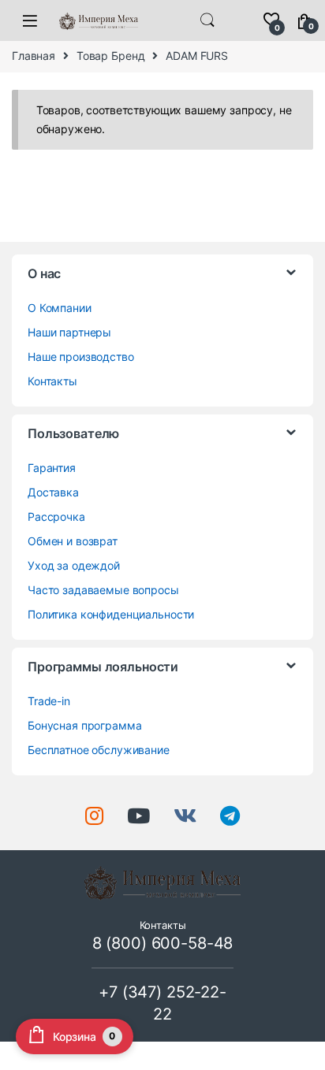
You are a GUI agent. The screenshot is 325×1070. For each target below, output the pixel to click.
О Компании (60, 307)
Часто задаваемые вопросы (103, 589)
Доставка (53, 492)
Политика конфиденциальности (111, 614)
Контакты (52, 381)
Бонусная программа (84, 725)
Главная (33, 55)
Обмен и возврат (73, 541)
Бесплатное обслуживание (99, 749)
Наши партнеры (69, 332)
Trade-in (49, 701)
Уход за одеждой (74, 565)
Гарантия (52, 467)
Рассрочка (56, 516)
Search (207, 20)
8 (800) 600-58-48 (162, 943)
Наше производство (81, 356)
